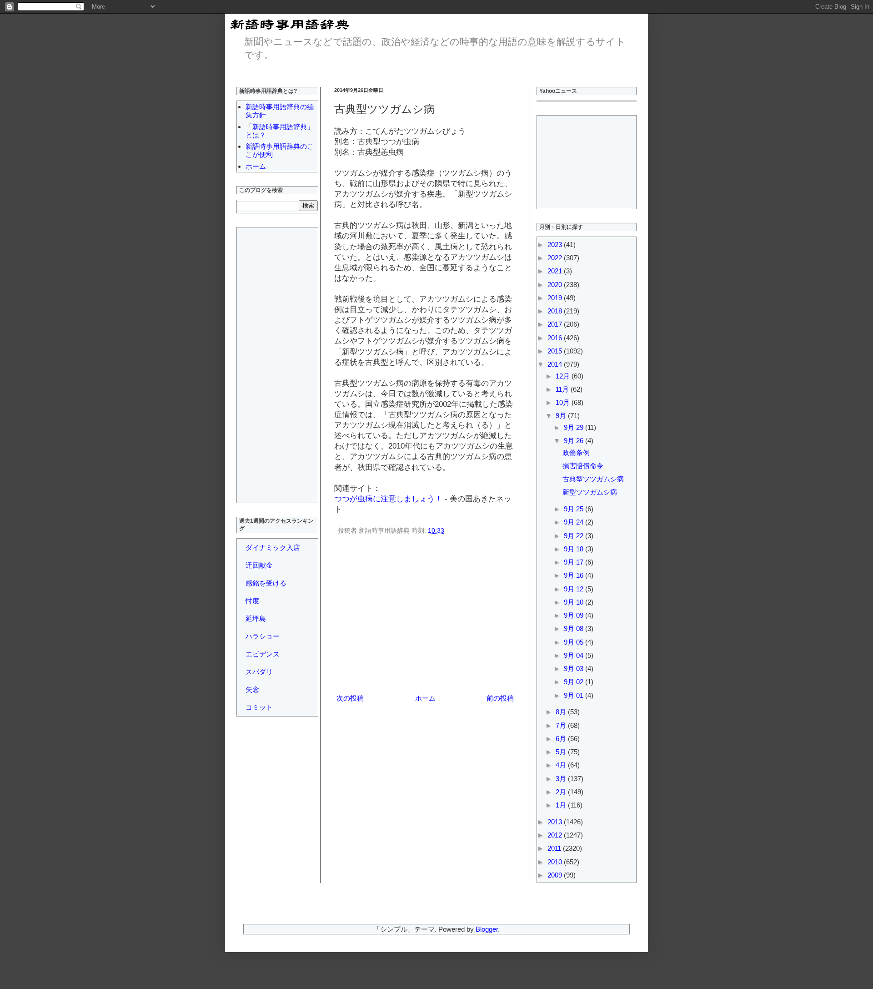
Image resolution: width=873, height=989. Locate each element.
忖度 (252, 601)
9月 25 (574, 509)
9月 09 (574, 615)
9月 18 (574, 549)
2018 (555, 311)
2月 (562, 792)
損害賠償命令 (582, 465)
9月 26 (574, 440)
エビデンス (263, 654)
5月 (562, 752)
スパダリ (259, 672)
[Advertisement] (425, 616)
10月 (564, 402)
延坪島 (256, 618)
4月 (562, 765)
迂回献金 (259, 565)
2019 (555, 298)
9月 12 (574, 589)
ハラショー (263, 636)
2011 (555, 848)
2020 (555, 284)
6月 (562, 738)
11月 (563, 389)
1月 (562, 805)
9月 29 (574, 427)
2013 (555, 822)
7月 (562, 725)
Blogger (487, 929)
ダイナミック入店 (273, 547)
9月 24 (574, 522)
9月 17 (574, 562)
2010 (555, 862)
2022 (555, 258)
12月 (564, 376)
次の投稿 (350, 698)
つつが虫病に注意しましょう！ (388, 498)
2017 (555, 324)
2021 (555, 271)
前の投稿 (500, 698)
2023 (555, 244)
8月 (562, 712)
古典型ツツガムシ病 (593, 479)
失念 (252, 689)
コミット (259, 707)
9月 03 (574, 668)
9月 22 (574, 536)
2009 (555, 875)
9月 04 (574, 655)
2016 (555, 338)
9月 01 (574, 695)
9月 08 (574, 628)
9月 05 (574, 642)
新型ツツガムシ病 (589, 492)
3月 (562, 778)
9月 (562, 415)
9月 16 (574, 575)
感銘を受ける (266, 583)
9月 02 (574, 682)
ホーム (425, 698)
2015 (555, 351)
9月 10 (574, 602)
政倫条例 (576, 452)
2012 (555, 835)
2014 (555, 364)
